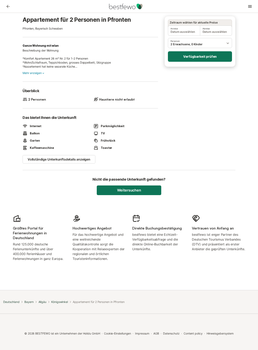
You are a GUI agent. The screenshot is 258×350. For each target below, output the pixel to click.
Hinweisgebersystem (220, 333)
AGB (156, 333)
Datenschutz (171, 333)
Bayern (29, 302)
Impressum (142, 333)
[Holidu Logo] (129, 6)
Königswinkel (59, 302)
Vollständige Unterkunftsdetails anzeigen (59, 159)
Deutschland (11, 302)
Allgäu (42, 302)
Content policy (193, 333)
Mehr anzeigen (32, 73)
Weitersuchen (129, 190)
